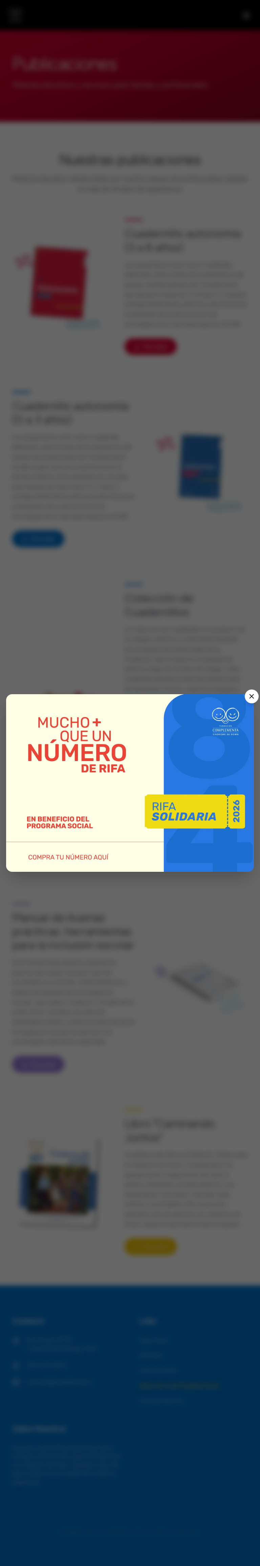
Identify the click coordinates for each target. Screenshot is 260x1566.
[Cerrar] (252, 696)
